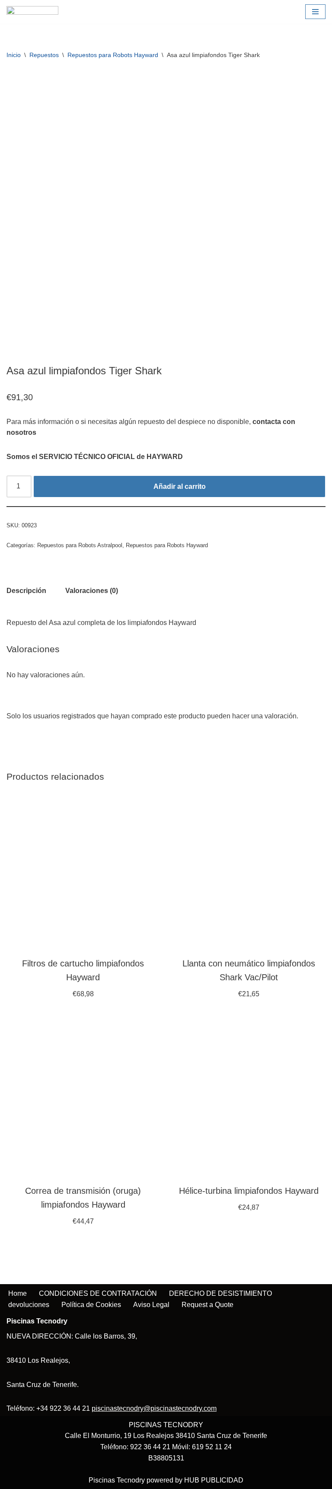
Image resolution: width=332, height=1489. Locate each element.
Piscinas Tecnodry (117, 1480)
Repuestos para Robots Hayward (112, 54)
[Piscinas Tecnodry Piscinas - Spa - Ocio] (32, 12)
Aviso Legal (151, 1304)
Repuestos (44, 54)
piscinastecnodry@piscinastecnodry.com (154, 1408)
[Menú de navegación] (315, 11)
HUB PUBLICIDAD (213, 1480)
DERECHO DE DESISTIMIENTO (220, 1293)
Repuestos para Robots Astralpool (79, 545)
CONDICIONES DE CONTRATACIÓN (98, 1293)
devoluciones (28, 1304)
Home (17, 1293)
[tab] (26, 591)
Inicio (13, 54)
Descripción (26, 590)
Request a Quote (207, 1304)
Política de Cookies (91, 1304)
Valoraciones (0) (91, 590)
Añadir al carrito (179, 486)
